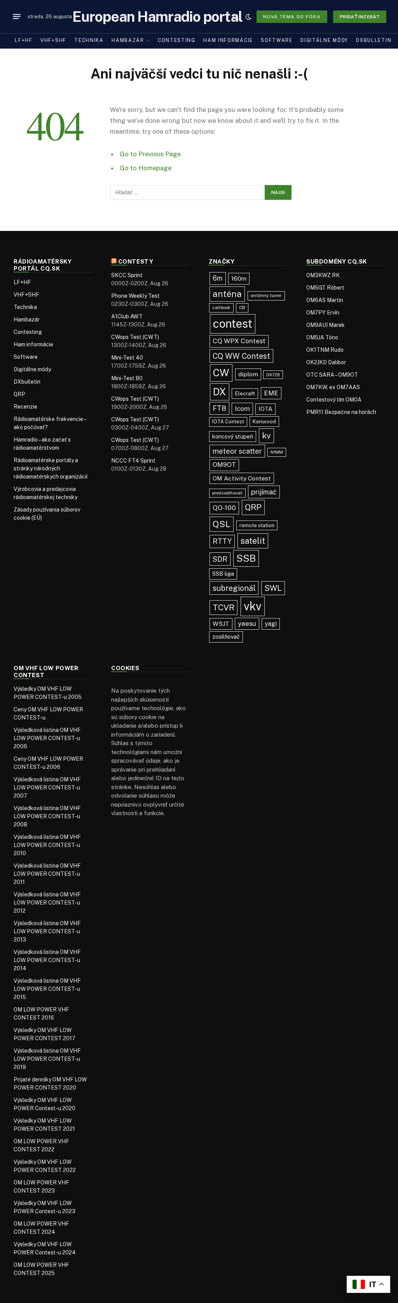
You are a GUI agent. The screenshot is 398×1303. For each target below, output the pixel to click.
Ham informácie (228, 40)
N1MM (277, 452)
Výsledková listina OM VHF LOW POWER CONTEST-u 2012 (47, 902)
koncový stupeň (232, 436)
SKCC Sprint (127, 275)
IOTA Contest (228, 421)
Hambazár (128, 40)
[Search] (235, 16)
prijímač (264, 492)
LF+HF (23, 40)
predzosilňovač (227, 493)
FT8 (219, 408)
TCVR (223, 607)
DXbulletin (373, 40)
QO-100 (224, 508)
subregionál (234, 587)
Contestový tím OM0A (333, 399)
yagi (271, 623)
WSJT (221, 623)
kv (266, 435)
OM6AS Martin (324, 300)
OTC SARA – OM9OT (332, 375)
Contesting (177, 40)
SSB (246, 558)
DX (219, 392)
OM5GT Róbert (325, 288)
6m (218, 278)
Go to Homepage (145, 168)
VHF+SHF (53, 40)
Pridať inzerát (360, 16)
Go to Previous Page (150, 154)
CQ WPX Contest (239, 341)
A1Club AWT (127, 316)
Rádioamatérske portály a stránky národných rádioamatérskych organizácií (50, 468)
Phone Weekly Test (135, 296)
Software (277, 40)
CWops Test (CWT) (135, 337)
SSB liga (223, 573)
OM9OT (224, 464)
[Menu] (17, 16)
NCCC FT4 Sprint (133, 461)
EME (271, 393)
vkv (253, 606)
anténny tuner (266, 295)
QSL (221, 524)
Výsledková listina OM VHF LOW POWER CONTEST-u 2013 (47, 931)
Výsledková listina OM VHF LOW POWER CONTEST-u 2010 (47, 845)
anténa (227, 294)
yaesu (247, 623)
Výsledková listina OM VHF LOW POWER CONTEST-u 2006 (47, 738)
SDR (220, 559)
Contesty (136, 261)
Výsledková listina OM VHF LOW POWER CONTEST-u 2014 (47, 960)
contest (232, 323)
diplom (248, 374)
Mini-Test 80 (127, 378)
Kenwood (264, 421)
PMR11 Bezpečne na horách (341, 412)
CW (221, 373)
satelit (253, 541)
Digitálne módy (324, 40)
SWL (273, 588)
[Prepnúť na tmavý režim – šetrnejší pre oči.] (248, 17)
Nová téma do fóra (292, 16)
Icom (242, 408)
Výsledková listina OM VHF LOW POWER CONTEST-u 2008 (47, 816)
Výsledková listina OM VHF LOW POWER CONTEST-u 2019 (47, 1059)
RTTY (222, 541)
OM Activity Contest (242, 478)
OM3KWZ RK (323, 275)
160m (238, 278)
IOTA (265, 408)
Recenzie (25, 406)
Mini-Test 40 (127, 358)
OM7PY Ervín (322, 312)
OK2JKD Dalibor (326, 362)
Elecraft (245, 393)
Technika (89, 40)
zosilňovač (226, 636)
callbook (221, 307)
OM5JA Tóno (322, 337)
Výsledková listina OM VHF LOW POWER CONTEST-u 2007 (47, 787)
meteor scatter (237, 451)
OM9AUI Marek (325, 325)
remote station (256, 525)
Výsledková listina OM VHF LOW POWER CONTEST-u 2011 (47, 874)
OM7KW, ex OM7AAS (333, 387)
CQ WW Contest (241, 355)
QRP (19, 394)
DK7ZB (273, 374)
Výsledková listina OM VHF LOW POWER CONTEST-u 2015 (47, 989)
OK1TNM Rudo (325, 350)
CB (242, 307)
